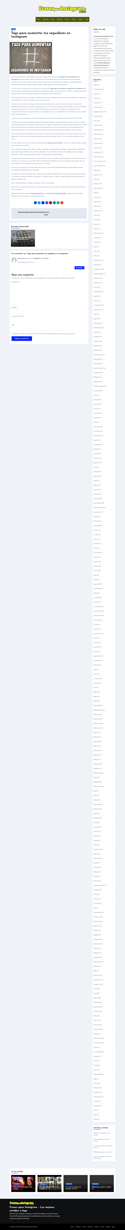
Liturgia (96, 683)
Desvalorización (99, 386)
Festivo (96, 530)
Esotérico (97, 458)
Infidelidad (97, 588)
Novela (96, 822)
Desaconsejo (98, 328)
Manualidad (97, 705)
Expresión (97, 471)
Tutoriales (97, 1106)
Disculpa (96, 399)
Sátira (95, 1016)
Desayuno (97, 345)
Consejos (97, 278)
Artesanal (97, 139)
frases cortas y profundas (57, 193)
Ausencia (97, 148)
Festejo (96, 516)
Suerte (96, 1070)
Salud (95, 993)
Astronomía (97, 143)
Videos (96, 1119)
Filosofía (96, 543)
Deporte (96, 319)
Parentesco (97, 849)
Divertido (97, 417)
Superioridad (98, 1074)
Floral (95, 548)
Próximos (97, 903)
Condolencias (98, 269)
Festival (96, 521)
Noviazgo (97, 827)
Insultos (96, 629)
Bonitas (59, 19)
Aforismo (97, 103)
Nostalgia (97, 818)
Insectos (96, 602)
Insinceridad (98, 606)
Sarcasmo (97, 1011)
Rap (95, 908)
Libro (95, 669)
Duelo (95, 422)
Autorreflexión (98, 166)
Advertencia (98, 89)
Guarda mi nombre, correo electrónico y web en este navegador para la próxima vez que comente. (44, 334)
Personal (96, 867)
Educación (97, 426)
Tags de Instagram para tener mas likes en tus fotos (22, 239)
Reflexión (97, 917)
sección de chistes (37, 193)
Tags (86, 19)
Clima (95, 256)
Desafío (96, 332)
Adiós (95, 85)
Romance (97, 975)
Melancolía (97, 728)
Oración (96, 836)
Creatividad (97, 292)
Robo (95, 971)
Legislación (97, 656)
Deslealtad (97, 363)
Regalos (96, 935)
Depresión (97, 323)
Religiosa (96, 953)
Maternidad (97, 719)
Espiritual (97, 462)
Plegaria (96, 872)
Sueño (96, 1061)
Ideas (95, 575)
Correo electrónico (18, 316)
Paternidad (97, 858)
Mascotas (97, 714)
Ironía (95, 638)
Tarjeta (96, 1083)
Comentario (16, 282)
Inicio (38, 19)
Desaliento (97, 336)
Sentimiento (98, 1043)
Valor (95, 1110)
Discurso (96, 404)
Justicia (96, 642)
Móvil (95, 791)
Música (96, 800)
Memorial (96, 741)
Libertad (96, 665)
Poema (96, 876)
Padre (95, 845)
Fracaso (96, 557)
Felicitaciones (98, 507)
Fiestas (96, 539)
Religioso (96, 957)
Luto (95, 687)
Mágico (96, 696)
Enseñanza (97, 444)
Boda (95, 193)
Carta (95, 220)
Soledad (96, 1056)
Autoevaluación (99, 161)
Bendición (97, 175)
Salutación (97, 1007)
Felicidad (96, 498)
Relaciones (97, 944)
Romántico (97, 984)
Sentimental (98, 1038)
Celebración (97, 233)
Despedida (97, 372)
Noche (96, 813)
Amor (53, 19)
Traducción (97, 1097)
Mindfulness (98, 773)
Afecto (96, 94)
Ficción (96, 534)
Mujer (95, 795)
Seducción (97, 1029)
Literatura (97, 678)
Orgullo (96, 840)
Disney (96, 408)
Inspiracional (98, 615)
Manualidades (98, 710)
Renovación (97, 962)
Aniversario (97, 130)
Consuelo (97, 283)
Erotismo (96, 453)
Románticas (97, 980)
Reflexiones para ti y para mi (103, 1152)
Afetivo (96, 98)
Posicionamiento (99, 885)
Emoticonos (97, 435)
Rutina (96, 989)
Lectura (96, 651)
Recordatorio (98, 912)
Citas (95, 251)
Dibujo (96, 395)
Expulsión (97, 476)
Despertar (97, 377)
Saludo (96, 998)
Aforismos (97, 107)
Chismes (96, 238)
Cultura (96, 301)
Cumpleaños (98, 305)
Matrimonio (97, 723)
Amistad (46, 19)
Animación (97, 125)
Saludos (96, 1002)
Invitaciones (98, 633)
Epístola (96, 449)
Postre (96, 894)
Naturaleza (97, 804)
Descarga (97, 350)
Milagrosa (97, 764)
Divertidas (97, 413)
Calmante (97, 202)
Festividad (97, 525)
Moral (95, 777)
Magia (95, 692)
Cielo (95, 247)
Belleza (96, 170)
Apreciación (97, 134)
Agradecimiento (99, 112)
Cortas (67, 19)
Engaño (96, 440)
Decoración (97, 310)
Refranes (97, 926)
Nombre (14, 307)
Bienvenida (97, 188)
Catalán (96, 229)
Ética (95, 467)
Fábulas (96, 485)
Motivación (97, 786)
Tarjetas (96, 1088)
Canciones (97, 211)
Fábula (96, 480)
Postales (96, 890)
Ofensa (96, 831)
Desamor (96, 341)
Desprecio (97, 381)
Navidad (96, 809)
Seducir (96, 1034)
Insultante (97, 620)
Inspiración (97, 611)
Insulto (96, 624)
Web (13, 325)
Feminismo (97, 512)
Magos (96, 701)
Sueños (96, 1065)
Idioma (96, 579)
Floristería (97, 552)
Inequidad (97, 584)
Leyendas (97, 660)
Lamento (96, 647)
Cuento (96, 296)
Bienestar (97, 184)
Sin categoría (98, 1052)
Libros (95, 674)
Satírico (96, 1020)
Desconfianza (98, 354)
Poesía (96, 881)
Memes (96, 732)
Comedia (96, 265)
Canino (96, 215)
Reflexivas (97, 921)
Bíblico (96, 179)
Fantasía (96, 494)
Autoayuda (97, 152)
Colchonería (97, 260)
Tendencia (97, 1092)
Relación (96, 939)
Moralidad (97, 782)
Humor (74, 19)
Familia (96, 489)
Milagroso (97, 768)
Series (96, 1047)
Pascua (96, 854)
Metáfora (97, 755)
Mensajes (97, 750)
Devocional (97, 390)
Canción (96, 206)
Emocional (97, 431)
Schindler (97, 1025)
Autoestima (97, 157)
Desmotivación (98, 368)
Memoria (96, 737)
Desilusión (97, 359)
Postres (96, 899)
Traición (96, 1101)
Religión (96, 948)
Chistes (96, 242)
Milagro (96, 759)
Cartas (96, 224)
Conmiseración (98, 274)
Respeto (96, 966)
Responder (79, 267)
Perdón (96, 863)
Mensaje (96, 746)
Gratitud (96, 566)
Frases (96, 561)
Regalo (96, 930)
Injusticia (97, 597)
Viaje (95, 1115)
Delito (95, 314)
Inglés (80, 19)
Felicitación (97, 503)
